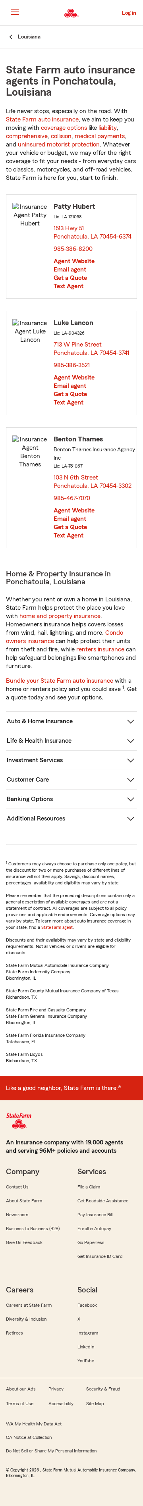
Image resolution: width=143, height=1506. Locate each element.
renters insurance (100, 649)
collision (61, 136)
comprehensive (27, 136)
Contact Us (17, 1186)
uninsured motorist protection (59, 144)
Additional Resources (36, 818)
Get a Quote (70, 278)
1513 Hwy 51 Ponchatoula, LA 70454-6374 (93, 232)
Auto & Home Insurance (40, 721)
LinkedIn (85, 1346)
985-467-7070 (72, 498)
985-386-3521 (72, 365)
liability (108, 128)
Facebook (87, 1305)
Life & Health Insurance (39, 741)
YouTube (85, 1360)
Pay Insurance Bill (94, 1214)
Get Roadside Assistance (102, 1200)
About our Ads (21, 1389)
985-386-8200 (73, 249)
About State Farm (24, 1200)
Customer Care (28, 779)
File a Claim (88, 1186)
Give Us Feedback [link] (24, 1242)
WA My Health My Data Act (34, 1423)
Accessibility (60, 1403)
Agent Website (74, 261)
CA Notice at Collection (29, 1437)
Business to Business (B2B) (33, 1228)
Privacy (56, 1389)
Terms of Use (19, 1403)
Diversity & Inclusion (26, 1319)
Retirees (14, 1333)
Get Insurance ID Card (100, 1256)
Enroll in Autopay (94, 1228)
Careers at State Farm (29, 1305)
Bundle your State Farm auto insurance (59, 681)
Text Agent (68, 286)
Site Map (95, 1403)
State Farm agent (57, 927)
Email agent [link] (70, 269)
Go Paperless (90, 1242)
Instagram (87, 1333)
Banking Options (30, 799)
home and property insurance (59, 616)
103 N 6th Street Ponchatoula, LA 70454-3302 (93, 481)
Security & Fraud (103, 1389)
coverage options (64, 128)
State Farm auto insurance (42, 119)
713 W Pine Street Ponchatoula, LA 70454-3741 (92, 348)
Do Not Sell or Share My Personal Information (51, 1450)
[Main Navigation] (14, 12)
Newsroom (17, 1214)
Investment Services (35, 760)
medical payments (100, 136)
